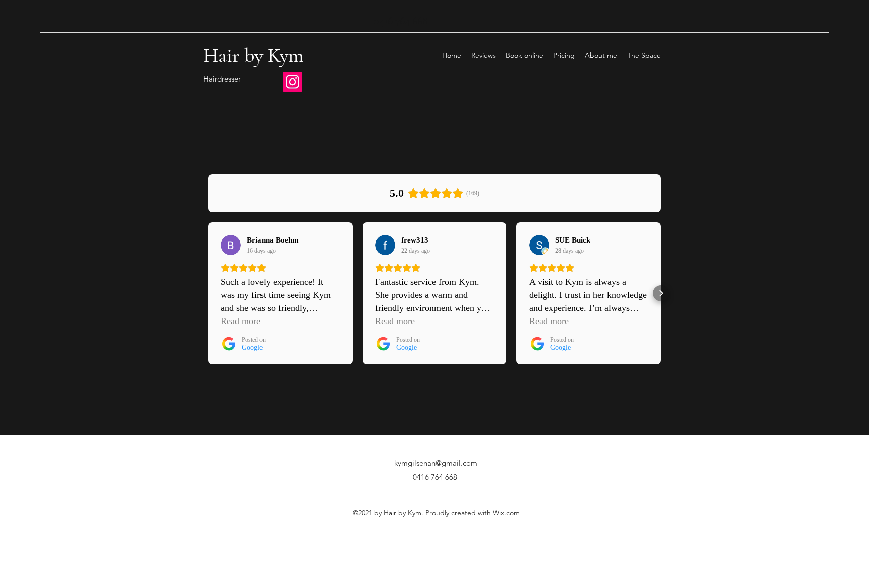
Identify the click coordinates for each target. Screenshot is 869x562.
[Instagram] (292, 82)
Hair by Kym (253, 55)
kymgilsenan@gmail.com (435, 463)
